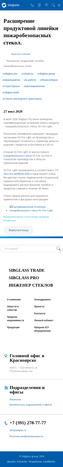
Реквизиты (15, 399)
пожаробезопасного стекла (18, 155)
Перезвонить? (32, 5)
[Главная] (5, 54)
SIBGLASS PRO (24, 278)
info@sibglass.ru (18, 430)
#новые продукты (40, 216)
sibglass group (47, 73)
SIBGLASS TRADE (27, 270)
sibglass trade (11, 92)
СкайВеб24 (49, 461)
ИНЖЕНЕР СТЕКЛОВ (31, 285)
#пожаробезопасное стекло (17, 216)
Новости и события (13, 308)
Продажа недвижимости (15, 319)
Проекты (39, 306)
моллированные (35, 86)
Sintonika (22, 461)
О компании (14, 299)
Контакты (40, 313)
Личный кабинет (43, 320)
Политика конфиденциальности (26, 436)
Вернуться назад (18, 230)
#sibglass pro (10, 220)
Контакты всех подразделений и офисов (31, 404)
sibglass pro (10, 73)
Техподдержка (42, 299)
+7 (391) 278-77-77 (28, 422)
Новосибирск (50, 79)
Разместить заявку (39, 5)
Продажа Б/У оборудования (42, 329)
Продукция (13, 327)
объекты (28, 73)
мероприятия (12, 79)
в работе (31, 79)
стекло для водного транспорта (23, 98)
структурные (12, 86)
